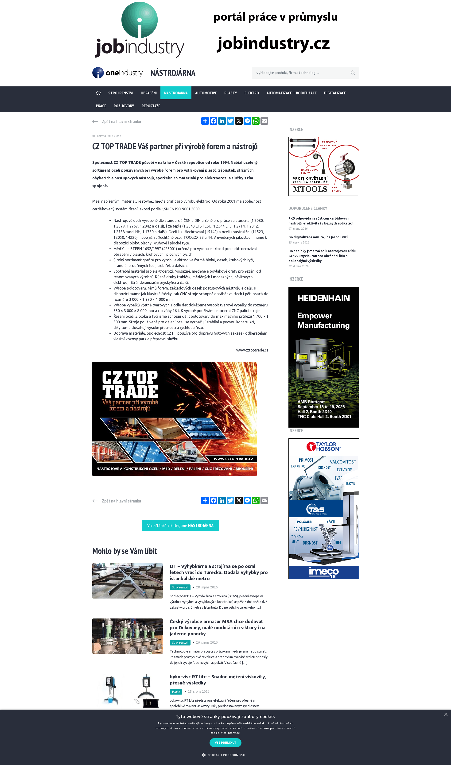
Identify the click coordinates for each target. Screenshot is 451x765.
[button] (225, 755)
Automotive (206, 93)
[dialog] (225, 737)
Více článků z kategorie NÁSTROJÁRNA (180, 525)
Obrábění (149, 93)
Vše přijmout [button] (225, 743)
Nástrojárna (176, 93)
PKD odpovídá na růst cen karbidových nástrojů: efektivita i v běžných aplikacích (321, 220)
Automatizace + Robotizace (292, 93)
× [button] (445, 714)
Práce (101, 105)
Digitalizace (335, 93)
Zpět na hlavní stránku (121, 121)
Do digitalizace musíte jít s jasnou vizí (318, 237)
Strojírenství (180, 587)
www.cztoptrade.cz (252, 350)
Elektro (252, 93)
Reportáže (151, 105)
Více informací (231, 733)
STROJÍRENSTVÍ (120, 93)
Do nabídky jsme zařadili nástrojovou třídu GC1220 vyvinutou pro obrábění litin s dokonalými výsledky (322, 256)
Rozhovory (124, 105)
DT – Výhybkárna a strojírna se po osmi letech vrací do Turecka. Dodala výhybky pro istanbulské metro (219, 572)
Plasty (230, 93)
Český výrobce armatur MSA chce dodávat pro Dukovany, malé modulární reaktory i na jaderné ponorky (217, 627)
